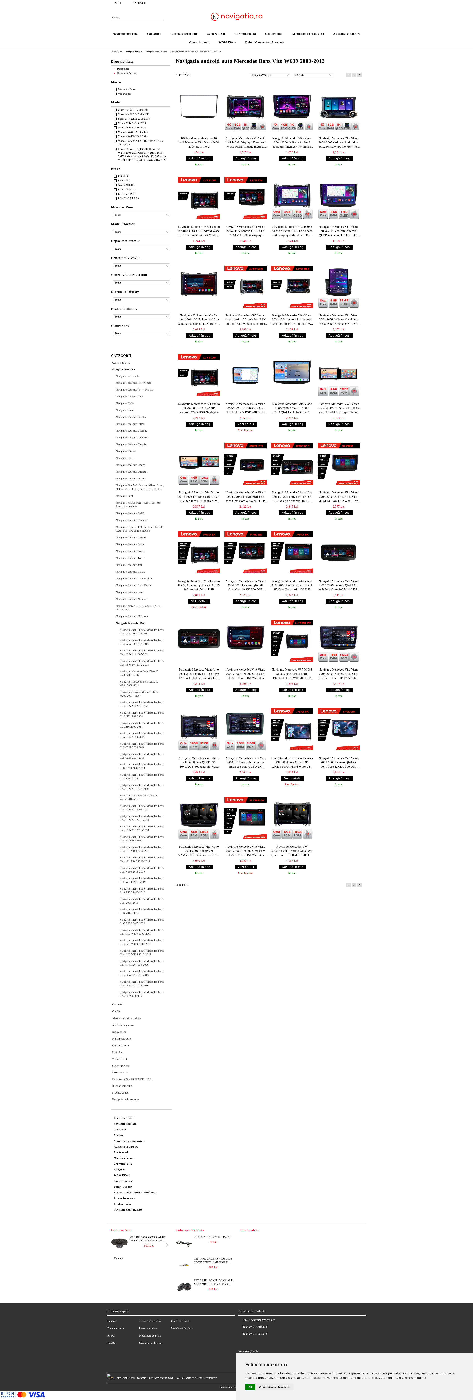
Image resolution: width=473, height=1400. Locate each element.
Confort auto (274, 33)
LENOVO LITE (127, 189)
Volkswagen (125, 93)
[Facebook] (360, 3)
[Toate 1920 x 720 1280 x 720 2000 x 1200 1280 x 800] (141, 316)
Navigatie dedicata (125, 33)
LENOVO (123, 180)
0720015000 (139, 3)
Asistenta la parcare (346, 33)
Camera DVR (216, 33)
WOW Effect (227, 42)
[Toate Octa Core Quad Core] (141, 232)
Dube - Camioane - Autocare (264, 42)
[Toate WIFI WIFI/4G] (141, 265)
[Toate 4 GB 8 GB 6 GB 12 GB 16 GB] (141, 215)
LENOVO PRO (127, 194)
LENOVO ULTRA (128, 198)
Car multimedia (245, 33)
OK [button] (250, 1387)
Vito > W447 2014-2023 (132, 123)
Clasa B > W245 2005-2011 (133, 114)
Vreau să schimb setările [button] (274, 1387)
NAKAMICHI (126, 185)
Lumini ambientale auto (308, 33)
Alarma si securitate (184, 33)
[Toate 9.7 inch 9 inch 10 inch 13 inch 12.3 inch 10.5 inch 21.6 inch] (141, 299)
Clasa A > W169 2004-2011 (133, 109)
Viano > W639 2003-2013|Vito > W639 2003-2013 (140, 143)
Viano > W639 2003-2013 (133, 136)
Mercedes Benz (126, 89)
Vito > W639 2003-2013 (132, 127)
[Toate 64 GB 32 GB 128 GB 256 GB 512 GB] (141, 249)
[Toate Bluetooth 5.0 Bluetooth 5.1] (141, 282)
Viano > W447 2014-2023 (133, 132)
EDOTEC (123, 176)
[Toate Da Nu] (141, 333)
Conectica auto (199, 42)
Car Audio (154, 33)
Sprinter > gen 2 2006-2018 (134, 118)
